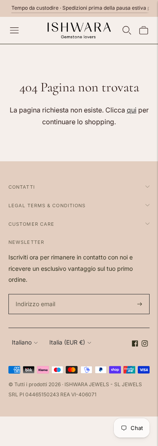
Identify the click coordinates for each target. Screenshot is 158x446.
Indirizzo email (34, 294)
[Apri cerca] (127, 30)
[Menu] (14, 30)
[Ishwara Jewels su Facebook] (135, 344)
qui (132, 110)
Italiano (22, 342)
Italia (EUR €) (67, 342)
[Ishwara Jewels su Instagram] (145, 344)
